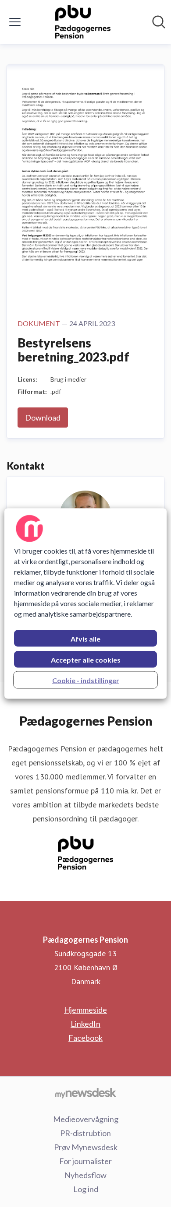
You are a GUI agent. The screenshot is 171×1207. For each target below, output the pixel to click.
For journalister (85, 1161)
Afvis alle (85, 639)
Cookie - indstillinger (85, 680)
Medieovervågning (85, 1119)
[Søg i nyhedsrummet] (159, 22)
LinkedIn (85, 1023)
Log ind (85, 1189)
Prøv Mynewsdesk (86, 1147)
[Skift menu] (15, 21)
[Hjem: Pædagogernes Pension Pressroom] (82, 22)
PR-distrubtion (85, 1133)
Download (43, 417)
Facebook (85, 1037)
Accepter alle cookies (86, 660)
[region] (85, 604)
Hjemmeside (85, 1009)
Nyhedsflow (85, 1175)
